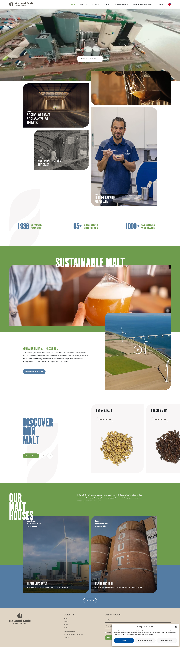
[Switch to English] (169, 4)
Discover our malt (88, 59)
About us (88, 601)
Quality (106, 4)
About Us (83, 4)
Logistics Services (120, 4)
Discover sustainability (32, 372)
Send (109, 638)
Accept (124, 640)
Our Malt (95, 4)
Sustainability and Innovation (142, 4)
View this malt (103, 419)
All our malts (29, 456)
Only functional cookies (145, 640)
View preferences (166, 640)
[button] (176, 627)
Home (73, 4)
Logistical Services (69, 631)
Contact (161, 4)
